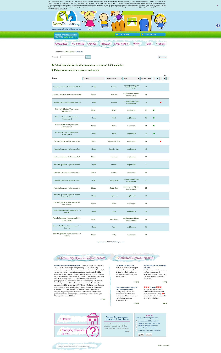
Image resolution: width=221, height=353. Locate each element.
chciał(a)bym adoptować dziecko (148, 325)
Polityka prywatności (60, 8)
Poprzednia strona (102, 242)
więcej (103, 299)
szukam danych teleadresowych (147, 328)
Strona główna (69, 52)
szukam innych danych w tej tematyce (149, 330)
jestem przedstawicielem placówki (148, 321)
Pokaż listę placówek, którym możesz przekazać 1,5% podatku (88, 65)
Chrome (152, 5)
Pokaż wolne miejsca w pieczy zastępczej (76, 70)
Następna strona (119, 242)
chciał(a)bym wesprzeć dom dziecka (149, 323)
